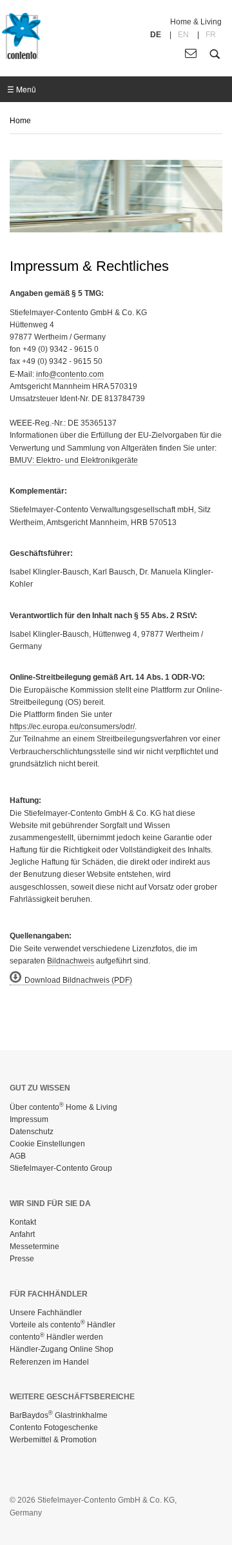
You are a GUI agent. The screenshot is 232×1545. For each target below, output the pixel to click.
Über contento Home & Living (63, 1107)
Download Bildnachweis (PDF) (78, 980)
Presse (22, 1258)
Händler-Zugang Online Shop (61, 1349)
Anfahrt (22, 1234)
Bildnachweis (70, 960)
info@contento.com (70, 374)
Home (20, 120)
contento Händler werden (56, 1337)
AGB (18, 1156)
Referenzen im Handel (49, 1362)
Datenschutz (31, 1131)
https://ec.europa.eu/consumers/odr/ (72, 726)
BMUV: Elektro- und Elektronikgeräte (74, 460)
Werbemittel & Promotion (53, 1439)
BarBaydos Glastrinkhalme (59, 1415)
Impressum (29, 1119)
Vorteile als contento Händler (62, 1324)
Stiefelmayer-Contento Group (61, 1168)
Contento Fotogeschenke (54, 1427)
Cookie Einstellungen (47, 1143)
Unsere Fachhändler (46, 1312)
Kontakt (23, 1222)
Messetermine (34, 1246)
